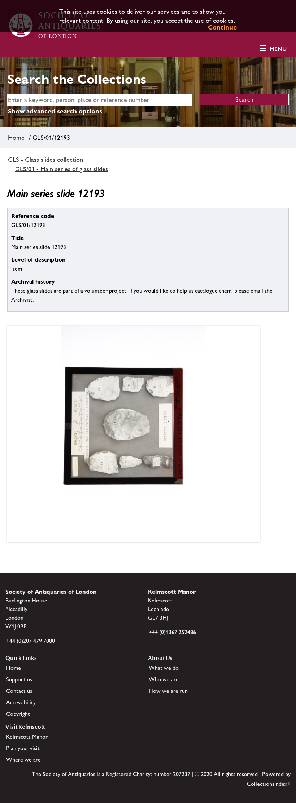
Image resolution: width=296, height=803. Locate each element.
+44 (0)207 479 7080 (30, 640)
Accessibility (21, 702)
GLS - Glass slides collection (45, 159)
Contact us (19, 690)
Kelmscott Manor (27, 736)
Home (16, 137)
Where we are (23, 759)
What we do (164, 667)
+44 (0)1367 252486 (172, 632)
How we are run (168, 690)
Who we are (164, 679)
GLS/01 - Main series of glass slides (61, 169)
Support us (19, 679)
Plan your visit (23, 748)
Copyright (18, 713)
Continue (222, 27)
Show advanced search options (55, 111)
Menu (278, 48)
